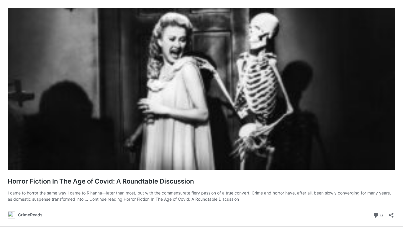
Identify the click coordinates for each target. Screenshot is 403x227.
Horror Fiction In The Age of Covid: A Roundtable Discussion (101, 181)
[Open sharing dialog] (391, 213)
